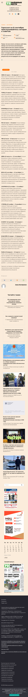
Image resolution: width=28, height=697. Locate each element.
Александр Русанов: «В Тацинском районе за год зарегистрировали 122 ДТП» (14, 473)
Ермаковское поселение (7, 666)
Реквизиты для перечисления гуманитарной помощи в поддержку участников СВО (14, 331)
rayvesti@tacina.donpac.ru (14, 10)
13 (13, 547)
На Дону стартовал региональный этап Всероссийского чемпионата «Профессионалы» (13, 446)
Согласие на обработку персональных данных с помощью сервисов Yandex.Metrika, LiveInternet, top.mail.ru (13, 643)
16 (21, 547)
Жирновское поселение (7, 668)
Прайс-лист (4, 603)
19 (10, 549)
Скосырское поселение (7, 675)
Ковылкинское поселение (7, 672)
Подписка (3, 601)
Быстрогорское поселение (8, 663)
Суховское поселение (6, 677)
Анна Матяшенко (21, 284)
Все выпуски (7, 592)
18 (7, 549)
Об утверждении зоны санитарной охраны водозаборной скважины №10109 (14, 302)
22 (19, 549)
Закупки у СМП (5, 649)
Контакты (3, 599)
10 (4, 547)
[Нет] (26, 692)
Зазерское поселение (6, 670)
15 (18, 547)
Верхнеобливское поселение (8, 665)
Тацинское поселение (6, 679)
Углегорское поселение (7, 681)
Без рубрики (6, 69)
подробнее (7, 690)
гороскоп (4, 276)
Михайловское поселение (7, 673)
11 (7, 547)
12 (10, 547)
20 (13, 549)
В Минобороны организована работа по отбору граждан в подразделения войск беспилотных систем (14, 363)
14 (16, 547)
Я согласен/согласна (14, 695)
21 (16, 549)
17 (4, 549)
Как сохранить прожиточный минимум (14, 317)
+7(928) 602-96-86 (14, 9)
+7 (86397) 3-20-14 (14, 7)
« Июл (5, 557)
